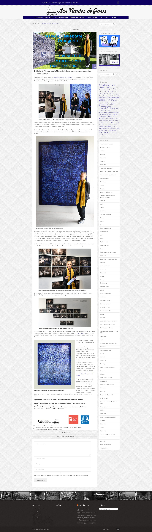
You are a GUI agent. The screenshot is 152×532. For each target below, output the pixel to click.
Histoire (102, 279)
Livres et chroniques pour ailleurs (108, 321)
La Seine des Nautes (104, 17)
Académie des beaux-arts (52, 23)
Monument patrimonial (106, 350)
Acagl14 (113, 88)
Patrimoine (103, 370)
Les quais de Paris (105, 307)
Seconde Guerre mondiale (110, 130)
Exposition (103, 255)
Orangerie (50, 429)
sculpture (102, 420)
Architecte (102, 157)
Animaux (102, 154)
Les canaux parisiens (105, 304)
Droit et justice (104, 231)
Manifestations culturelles (61, 17)
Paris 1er (113, 120)
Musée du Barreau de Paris (107, 118)
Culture (102, 218)
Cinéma (102, 204)
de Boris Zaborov (62, 77)
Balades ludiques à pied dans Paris (109, 171)
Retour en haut (118, 529)
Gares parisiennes (105, 266)
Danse (102, 221)
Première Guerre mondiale (110, 128)
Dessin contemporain (105, 228)
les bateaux (103, 297)
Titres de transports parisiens (107, 434)
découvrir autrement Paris (109, 98)
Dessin (102, 224)
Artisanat (102, 161)
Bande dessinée (104, 178)
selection (103, 132)
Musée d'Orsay (112, 112)
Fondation (102, 262)
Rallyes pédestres (48, 17)
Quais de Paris (104, 398)
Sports (102, 427)
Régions (102, 410)
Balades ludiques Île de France (108, 175)
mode (101, 340)
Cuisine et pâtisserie (105, 214)
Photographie (53, 425)
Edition (102, 238)
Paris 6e (102, 122)
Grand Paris (43, 425)
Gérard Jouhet (102, 104)
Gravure (102, 276)
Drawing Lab (116, 94)
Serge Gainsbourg (112, 132)
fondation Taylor (116, 102)
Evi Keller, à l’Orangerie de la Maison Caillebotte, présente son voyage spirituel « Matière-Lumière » (62, 72)
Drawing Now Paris (114, 95)
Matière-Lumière (43, 429)
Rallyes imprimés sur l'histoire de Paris (108, 402)
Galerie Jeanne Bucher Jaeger (62, 427)
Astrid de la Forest (107, 90)
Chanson (102, 188)
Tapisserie (102, 431)
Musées (102, 353)
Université (102, 441)
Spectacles (103, 424)
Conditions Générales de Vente (38, 509)
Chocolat (102, 200)
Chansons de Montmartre (106, 192)
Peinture (48, 425)
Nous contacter (35, 513)
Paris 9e (108, 122)
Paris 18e (101, 124)
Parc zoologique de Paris (105, 120)
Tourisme (102, 437)
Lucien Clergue (104, 110)
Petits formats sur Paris (106, 377)
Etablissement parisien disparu (108, 252)
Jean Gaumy (109, 106)
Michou (109, 110)
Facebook (118, 2)
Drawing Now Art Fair (104, 95)
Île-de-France (103, 283)
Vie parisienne (103, 448)
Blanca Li (49, 427)
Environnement (104, 242)
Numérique (103, 364)
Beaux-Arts (38, 425)
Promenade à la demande (106, 395)
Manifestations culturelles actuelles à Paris (109, 332)
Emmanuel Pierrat (106, 100)
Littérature (102, 317)
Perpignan (102, 128)
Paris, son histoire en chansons (77, 17)
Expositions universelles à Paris (108, 259)
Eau (101, 235)
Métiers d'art (103, 336)
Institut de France (104, 286)
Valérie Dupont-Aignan (57, 429)
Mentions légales (35, 517)
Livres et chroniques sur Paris (107, 324)
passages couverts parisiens (110, 124)
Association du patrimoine (106, 168)
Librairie (102, 314)
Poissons (102, 388)
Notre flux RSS (83, 505)
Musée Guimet (115, 118)
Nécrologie (103, 360)
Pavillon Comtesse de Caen (107, 126)
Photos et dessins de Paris (107, 384)
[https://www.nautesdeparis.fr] (76, 16)
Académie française (105, 147)
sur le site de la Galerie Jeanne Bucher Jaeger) (85, 373)
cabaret (102, 185)
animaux (102, 151)
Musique (102, 357)
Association (103, 164)
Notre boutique (35, 511)
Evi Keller (53, 427)
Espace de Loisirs (104, 245)
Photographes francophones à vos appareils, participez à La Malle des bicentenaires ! (86, 518)
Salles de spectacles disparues (108, 417)
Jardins (102, 290)
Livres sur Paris (38, 17)
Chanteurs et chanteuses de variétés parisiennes (107, 196)
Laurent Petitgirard (107, 108)
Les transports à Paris (106, 310)
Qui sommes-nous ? (36, 515)
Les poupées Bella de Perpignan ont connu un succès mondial (86, 509)
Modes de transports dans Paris (108, 343)
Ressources (103, 413)
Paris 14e (114, 123)
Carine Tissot (111, 92)
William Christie (81, 333)
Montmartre (104, 112)
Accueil (44, 23)
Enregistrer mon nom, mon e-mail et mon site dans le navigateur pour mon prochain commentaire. (61, 475)
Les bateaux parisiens (105, 300)
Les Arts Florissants (73, 427)
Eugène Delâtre (109, 102)
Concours (102, 211)
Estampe (102, 249)
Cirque (102, 207)
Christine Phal (108, 94)
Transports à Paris (92, 17)
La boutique (114, 17)
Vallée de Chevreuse (105, 444)
